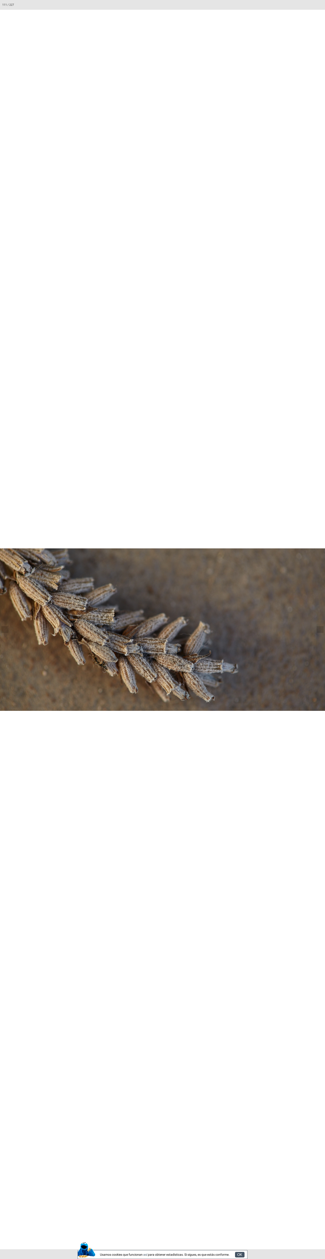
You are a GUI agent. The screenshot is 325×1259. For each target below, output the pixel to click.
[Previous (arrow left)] (7, 629)
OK (239, 1255)
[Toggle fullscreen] (301, 5)
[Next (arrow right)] (317, 629)
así (145, 1254)
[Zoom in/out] (291, 5)
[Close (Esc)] (320, 5)
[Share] (310, 5)
